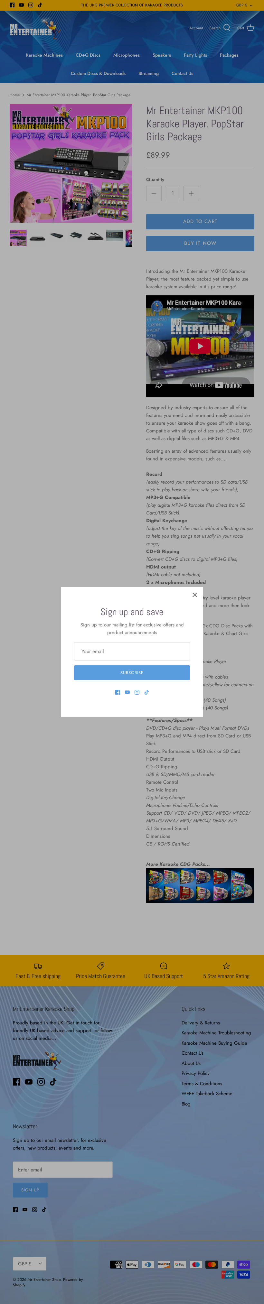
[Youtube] (127, 692)
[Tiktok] (146, 692)
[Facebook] (117, 692)
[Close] (195, 595)
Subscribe (131, 673)
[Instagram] (137, 692)
